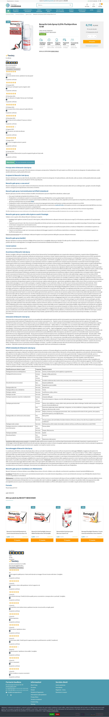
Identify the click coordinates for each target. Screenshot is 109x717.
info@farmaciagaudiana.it (15, 692)
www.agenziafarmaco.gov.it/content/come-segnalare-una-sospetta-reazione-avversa (33, 445)
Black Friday (34, 685)
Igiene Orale (28, 14)
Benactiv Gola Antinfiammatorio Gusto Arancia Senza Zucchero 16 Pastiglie (17, 533)
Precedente (9, 69)
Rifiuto (57, 714)
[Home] (8, 11)
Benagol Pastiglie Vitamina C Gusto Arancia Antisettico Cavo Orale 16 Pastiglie (92, 533)
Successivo (17, 69)
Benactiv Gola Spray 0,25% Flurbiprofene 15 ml (44, 14)
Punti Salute (59, 687)
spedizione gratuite (49, 0)
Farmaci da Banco (19, 14)
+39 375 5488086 (93, 1)
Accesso (17, 1)
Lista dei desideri (92, 29)
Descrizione (10, 162)
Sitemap (33, 704)
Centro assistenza (60, 685)
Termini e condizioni (36, 699)
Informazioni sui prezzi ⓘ (92, 46)
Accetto (52, 714)
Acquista (92, 41)
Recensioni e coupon (61, 692)
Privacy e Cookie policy (52, 710)
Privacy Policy (34, 697)
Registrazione (10, 1)
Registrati (58, 690)
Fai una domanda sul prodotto (25, 162)
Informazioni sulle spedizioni (38, 694)
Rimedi (33, 690)
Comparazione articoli (92, 32)
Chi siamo (33, 687)
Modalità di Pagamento (37, 692)
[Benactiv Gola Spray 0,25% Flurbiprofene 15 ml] (21, 36)
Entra (64, 690)
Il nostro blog (34, 701)
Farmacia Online (10, 14)
